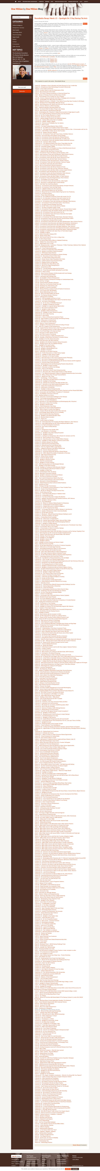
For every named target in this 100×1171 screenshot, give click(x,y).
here (59, 53)
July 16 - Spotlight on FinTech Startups (44, 462)
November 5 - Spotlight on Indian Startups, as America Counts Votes (52, 440)
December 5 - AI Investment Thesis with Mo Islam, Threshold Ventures (52, 199)
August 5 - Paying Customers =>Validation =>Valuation (48, 1114)
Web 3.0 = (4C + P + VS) (19, 59)
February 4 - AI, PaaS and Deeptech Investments (47, 424)
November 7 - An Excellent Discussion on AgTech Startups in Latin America (53, 509)
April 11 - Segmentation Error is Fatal (44, 243)
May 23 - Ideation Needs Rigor (42, 235)
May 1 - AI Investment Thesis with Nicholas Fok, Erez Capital (50, 171)
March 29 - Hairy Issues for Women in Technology (47, 620)
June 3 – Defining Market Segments (44, 1128)
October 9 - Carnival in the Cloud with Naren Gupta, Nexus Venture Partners (54, 866)
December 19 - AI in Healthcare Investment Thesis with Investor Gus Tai (53, 196)
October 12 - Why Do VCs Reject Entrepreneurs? (47, 265)
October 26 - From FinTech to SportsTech (45, 650)
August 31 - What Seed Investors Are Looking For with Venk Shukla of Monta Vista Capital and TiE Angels (61, 662)
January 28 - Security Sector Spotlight (44, 776)
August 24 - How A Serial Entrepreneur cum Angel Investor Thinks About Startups (55, 664)
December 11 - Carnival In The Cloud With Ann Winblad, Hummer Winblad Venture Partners (57, 853)
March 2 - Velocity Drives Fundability (44, 296)
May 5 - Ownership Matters (42, 1056)
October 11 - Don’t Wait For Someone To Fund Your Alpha (49, 969)
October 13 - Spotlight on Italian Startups (45, 309)
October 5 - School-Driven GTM (43, 267)
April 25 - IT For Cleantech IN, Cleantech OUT (46, 952)
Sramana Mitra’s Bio (73, 1)
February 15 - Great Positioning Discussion (45, 248)
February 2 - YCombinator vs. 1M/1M (44, 1018)
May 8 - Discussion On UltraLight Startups (45, 892)
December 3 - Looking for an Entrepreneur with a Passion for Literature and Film (55, 435)
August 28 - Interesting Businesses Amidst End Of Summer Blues (51, 875)
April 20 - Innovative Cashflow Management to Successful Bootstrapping (53, 687)
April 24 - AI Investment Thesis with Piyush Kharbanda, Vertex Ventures (52, 173)
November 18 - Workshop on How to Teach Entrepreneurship (50, 370)
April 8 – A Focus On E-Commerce (43, 1139)
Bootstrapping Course (31, 1157)
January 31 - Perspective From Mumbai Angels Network (49, 562)
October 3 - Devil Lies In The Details (44, 925)
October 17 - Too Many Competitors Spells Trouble (47, 207)
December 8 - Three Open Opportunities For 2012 (47, 1025)
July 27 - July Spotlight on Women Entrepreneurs (47, 277)
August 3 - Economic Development (43, 667)
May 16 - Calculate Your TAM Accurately (45, 947)
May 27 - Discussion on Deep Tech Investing (46, 403)
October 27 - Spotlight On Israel (43, 722)
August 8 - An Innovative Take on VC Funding (46, 526)
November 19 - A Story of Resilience (44, 786)
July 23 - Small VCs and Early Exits (43, 460)
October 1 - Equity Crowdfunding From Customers (47, 795)
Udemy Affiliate (75, 1159)
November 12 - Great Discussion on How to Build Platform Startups (51, 439)
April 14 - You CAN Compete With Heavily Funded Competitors (50, 761)
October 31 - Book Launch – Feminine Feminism (47, 920)
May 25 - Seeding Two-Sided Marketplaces (45, 679)
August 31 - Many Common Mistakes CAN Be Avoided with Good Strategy (53, 273)
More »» (61, 99)
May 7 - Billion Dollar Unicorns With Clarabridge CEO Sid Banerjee (51, 826)
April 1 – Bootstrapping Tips (42, 1140)
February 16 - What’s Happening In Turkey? (46, 1015)
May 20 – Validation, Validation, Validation (45, 1131)
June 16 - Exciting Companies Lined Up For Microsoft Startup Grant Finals (53, 1047)
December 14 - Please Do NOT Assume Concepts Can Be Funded (51, 642)
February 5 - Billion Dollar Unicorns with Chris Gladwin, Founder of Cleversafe (54, 844)
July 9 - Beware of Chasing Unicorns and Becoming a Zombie (50, 94)
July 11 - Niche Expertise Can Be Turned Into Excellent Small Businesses (53, 532)
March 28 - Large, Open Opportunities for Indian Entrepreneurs (50, 551)
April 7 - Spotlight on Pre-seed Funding (44, 345)
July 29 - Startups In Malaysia (42, 1115)
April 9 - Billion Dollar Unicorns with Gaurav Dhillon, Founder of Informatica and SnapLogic (57, 833)
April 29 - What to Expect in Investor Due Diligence (47, 409)
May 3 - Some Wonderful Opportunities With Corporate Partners (51, 1002)
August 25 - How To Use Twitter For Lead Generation (48, 1036)
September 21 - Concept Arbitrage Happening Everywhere (49, 268)
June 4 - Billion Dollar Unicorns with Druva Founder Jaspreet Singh (51, 820)
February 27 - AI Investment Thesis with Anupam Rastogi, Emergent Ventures (54, 185)
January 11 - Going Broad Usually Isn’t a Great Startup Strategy (51, 637)
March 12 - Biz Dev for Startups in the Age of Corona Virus (49, 490)
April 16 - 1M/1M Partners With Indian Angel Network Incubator (50, 1062)
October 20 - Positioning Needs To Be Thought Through (49, 723)
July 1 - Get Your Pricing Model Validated (45, 1122)
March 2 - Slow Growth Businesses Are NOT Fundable (48, 698)
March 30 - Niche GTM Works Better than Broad (47, 293)
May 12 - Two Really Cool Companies (44, 1054)
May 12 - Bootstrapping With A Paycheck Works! (47, 754)
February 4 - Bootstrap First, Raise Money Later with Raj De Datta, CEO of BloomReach (57, 775)
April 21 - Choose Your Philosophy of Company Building (48, 759)
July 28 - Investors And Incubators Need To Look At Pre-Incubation (51, 1040)
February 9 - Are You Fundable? (43, 1017)
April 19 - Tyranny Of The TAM (42, 1005)
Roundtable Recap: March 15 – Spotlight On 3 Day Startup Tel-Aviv (61, 18)
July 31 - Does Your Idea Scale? (43, 880)
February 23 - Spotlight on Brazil (43, 700)
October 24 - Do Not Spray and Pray (44, 512)
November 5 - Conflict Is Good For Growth (45, 789)
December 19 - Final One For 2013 (44, 914)
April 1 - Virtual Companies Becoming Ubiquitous (47, 414)
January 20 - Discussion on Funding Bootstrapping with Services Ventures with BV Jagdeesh (58, 360)
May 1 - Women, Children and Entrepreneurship (47, 894)
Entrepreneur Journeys (18, 27)
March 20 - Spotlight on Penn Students (44, 900)
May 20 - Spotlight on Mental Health (44, 404)
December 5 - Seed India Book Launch (44, 917)
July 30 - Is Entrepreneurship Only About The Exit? (47, 808)
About (19, 1)
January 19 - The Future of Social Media (45, 301)
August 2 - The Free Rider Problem (43, 978)
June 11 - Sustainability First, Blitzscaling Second (47, 99)
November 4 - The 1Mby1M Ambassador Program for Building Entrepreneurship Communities (58, 373)
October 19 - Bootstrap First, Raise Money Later (47, 263)
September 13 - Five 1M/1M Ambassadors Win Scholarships (50, 972)
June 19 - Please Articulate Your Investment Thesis (47, 886)
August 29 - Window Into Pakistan (43, 933)
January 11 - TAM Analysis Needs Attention (45, 252)
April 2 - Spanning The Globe (42, 834)
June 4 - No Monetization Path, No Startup (45, 471)
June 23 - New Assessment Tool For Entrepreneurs (47, 1045)
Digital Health (16, 37)
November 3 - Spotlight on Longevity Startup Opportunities (49, 306)
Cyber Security (16, 46)
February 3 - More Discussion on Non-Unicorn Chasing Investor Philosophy (53, 357)
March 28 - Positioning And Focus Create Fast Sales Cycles (50, 958)
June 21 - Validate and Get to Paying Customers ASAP (48, 604)
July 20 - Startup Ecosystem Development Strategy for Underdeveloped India (54, 279)
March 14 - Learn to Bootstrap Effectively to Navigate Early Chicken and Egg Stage (55, 623)
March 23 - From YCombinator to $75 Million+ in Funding (49, 693)
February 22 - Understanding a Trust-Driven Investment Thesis (50, 628)
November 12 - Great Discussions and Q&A (46, 787)
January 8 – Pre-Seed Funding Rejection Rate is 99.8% (48, 126)
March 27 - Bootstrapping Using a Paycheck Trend (47, 898)
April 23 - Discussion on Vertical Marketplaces (46, 481)
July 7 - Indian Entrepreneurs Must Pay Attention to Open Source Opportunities (54, 745)
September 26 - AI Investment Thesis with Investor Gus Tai (49, 212)
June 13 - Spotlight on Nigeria (42, 232)
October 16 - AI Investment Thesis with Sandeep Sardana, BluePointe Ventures (54, 140)
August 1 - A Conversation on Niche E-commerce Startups (49, 528)
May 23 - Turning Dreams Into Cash (44, 945)
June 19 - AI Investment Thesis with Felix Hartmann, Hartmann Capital (52, 162)
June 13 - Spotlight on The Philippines (44, 537)
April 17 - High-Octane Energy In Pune (44, 1061)
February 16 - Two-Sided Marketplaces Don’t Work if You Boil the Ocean (53, 299)
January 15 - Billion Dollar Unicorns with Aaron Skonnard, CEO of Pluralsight (54, 848)
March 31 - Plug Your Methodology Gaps (45, 346)
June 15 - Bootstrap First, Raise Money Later (46, 285)
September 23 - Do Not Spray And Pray (45, 1104)
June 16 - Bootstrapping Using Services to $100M (47, 750)
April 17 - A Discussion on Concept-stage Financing (47, 546)
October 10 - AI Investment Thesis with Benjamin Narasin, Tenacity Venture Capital (55, 209)
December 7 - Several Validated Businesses (46, 643)
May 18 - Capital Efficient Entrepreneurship (45, 681)
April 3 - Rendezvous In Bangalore (43, 1008)
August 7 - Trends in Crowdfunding (43, 593)
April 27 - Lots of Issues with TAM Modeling (45, 290)
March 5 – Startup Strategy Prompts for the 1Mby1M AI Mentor (50, 118)
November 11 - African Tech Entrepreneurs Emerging (48, 1094)
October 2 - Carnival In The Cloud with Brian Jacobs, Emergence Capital (53, 867)
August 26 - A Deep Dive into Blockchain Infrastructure (48, 385)
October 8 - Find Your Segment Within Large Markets (48, 446)
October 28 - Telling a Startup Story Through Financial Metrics (50, 374)
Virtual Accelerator (15, 1159)
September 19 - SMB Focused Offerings (45, 928)
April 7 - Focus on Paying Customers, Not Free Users (48, 762)
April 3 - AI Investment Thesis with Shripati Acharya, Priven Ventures (52, 177)
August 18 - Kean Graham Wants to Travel (45, 737)
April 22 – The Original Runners (43, 1136)
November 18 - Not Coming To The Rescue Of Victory (48, 1092)
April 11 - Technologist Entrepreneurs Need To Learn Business (50, 548)
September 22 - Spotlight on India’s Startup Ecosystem (48, 312)
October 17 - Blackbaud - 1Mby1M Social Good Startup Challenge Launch (53, 514)
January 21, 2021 (39, 428)
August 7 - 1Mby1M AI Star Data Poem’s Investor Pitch (48, 151)
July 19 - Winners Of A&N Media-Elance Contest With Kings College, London (54, 981)
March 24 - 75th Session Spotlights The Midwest (47, 1069)
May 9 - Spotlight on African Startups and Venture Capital (49, 542)
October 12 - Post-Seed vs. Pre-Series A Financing (47, 653)
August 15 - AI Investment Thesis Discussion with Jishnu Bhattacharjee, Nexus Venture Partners (58, 221)
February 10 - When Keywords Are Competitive (46, 1078)
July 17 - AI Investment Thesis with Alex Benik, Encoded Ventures (51, 155)
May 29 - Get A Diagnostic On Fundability (45, 889)
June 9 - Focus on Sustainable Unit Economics (46, 751)
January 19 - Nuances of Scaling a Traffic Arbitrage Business (50, 708)
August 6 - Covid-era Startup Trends (44, 457)
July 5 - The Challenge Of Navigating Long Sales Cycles (49, 984)
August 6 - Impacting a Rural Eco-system (45, 806)
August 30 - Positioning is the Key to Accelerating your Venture (50, 590)
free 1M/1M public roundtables (47, 56)
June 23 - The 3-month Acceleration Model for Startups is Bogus (51, 748)
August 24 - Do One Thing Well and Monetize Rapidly (48, 592)
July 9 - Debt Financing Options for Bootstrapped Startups (49, 464)
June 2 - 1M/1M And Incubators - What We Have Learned (49, 1050)
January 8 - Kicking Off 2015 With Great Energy (47, 850)
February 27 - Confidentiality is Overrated (45, 903)
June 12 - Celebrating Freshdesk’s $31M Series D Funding (49, 887)
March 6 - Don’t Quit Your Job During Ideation (46, 184)
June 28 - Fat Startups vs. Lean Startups (45, 603)
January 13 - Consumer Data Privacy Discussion (47, 362)
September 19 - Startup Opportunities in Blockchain (48, 586)
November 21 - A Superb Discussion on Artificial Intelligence (50, 506)
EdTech (14, 39)
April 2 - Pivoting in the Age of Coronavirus (45, 485)
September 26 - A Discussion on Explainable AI (46, 518)
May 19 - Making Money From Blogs (44, 1053)
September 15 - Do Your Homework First (45, 1031)
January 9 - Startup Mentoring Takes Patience (46, 912)
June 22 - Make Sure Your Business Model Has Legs (48, 284)
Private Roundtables (61, 1159)
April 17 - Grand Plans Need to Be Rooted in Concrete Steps (50, 174)
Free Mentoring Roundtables (30, 1)
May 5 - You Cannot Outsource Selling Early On (47, 756)
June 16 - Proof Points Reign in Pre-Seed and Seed (48, 331)
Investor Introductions (61, 1)
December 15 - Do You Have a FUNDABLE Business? (48, 302)
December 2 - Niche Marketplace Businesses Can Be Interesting (51, 1090)
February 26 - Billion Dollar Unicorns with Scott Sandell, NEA (50, 839)
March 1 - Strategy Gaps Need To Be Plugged (46, 1012)
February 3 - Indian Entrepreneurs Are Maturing (47, 1079)
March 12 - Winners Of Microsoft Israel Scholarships (48, 1011)
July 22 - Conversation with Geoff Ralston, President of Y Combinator (52, 392)
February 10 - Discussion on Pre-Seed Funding (47, 356)
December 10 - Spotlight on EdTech (44, 434)
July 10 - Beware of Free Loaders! (43, 883)
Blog (81, 1)
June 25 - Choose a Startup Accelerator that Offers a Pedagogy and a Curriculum (55, 98)
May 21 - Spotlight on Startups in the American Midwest (48, 475)
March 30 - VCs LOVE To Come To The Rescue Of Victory (49, 692)
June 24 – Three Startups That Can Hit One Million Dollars (49, 1123)
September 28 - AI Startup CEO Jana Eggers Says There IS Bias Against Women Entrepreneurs (58, 656)
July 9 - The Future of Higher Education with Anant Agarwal (49, 812)
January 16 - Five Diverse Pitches (43, 193)
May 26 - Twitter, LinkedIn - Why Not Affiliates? (46, 1051)
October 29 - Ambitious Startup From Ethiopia (46, 442)
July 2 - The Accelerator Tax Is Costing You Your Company (49, 96)
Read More (75, 1168)
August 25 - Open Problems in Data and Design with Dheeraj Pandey (52, 318)
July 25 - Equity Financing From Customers (46, 936)
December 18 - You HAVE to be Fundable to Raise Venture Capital (51, 127)
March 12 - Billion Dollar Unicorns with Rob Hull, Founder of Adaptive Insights (54, 836)
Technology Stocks (17, 32)
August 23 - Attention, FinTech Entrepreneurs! (46, 977)
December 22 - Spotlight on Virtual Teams (45, 712)
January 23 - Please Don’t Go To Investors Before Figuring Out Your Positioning (54, 191)
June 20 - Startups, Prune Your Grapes (44, 536)
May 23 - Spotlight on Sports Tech (43, 539)
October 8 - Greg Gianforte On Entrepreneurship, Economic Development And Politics (56, 794)
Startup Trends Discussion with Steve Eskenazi (46, 340)
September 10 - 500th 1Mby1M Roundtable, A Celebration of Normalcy (52, 453)
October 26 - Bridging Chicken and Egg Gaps (46, 262)
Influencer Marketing (61, 1163)
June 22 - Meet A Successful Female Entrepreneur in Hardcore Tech (52, 673)
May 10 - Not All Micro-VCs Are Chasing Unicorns (47, 611)
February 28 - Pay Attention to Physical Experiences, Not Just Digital (52, 557)
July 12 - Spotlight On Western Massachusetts (46, 983)
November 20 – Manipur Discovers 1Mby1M (46, 132)
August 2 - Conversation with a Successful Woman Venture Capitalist (52, 595)
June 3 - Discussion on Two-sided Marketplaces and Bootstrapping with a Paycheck (55, 401)
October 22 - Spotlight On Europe (43, 792)
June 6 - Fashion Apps (40, 942)
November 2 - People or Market (43, 648)
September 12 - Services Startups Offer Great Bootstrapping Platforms (52, 521)
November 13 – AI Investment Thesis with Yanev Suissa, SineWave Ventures (54, 134)
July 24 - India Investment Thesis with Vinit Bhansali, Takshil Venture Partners (54, 154)
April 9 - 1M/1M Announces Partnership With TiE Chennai (49, 1064)
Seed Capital (16, 30)
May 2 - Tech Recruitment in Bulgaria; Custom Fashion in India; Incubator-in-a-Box (55, 950)
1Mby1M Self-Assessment (32, 1163)
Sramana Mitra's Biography (17, 1161)
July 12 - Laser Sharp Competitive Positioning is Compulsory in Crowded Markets (55, 600)
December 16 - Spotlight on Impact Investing (46, 365)
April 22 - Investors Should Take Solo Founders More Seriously (50, 410)
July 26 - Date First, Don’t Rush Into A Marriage (46, 980)
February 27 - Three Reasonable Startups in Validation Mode (50, 493)
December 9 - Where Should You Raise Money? (47, 1089)
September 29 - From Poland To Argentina (45, 1028)
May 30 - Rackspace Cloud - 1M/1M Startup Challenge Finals (50, 944)
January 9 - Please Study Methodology (44, 195)
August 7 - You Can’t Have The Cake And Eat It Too (47, 878)
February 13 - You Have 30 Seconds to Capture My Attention (50, 496)
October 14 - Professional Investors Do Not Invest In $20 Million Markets (53, 1100)
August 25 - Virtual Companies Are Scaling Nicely (47, 736)
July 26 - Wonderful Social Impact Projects (45, 597)
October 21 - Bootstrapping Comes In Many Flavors (48, 1098)
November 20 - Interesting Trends (43, 856)
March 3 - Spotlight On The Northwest (44, 1073)
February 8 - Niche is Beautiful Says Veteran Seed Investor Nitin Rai (52, 631)
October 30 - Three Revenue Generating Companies (48, 861)
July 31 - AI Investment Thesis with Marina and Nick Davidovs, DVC (51, 152)
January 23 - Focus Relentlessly (43, 501)
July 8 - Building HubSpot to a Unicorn (44, 395)
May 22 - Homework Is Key (42, 891)
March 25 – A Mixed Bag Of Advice (43, 1142)
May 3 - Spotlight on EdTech (42, 612)
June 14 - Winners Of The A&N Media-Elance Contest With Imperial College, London (56, 991)
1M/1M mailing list (52, 70)
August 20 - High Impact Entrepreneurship (45, 454)
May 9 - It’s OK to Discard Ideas (43, 238)
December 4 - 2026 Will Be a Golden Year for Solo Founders (50, 130)
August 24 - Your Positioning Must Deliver (45, 274)
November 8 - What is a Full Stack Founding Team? (48, 575)
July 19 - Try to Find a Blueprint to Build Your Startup (48, 598)
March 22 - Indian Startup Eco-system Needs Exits (47, 622)
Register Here (53, 59)
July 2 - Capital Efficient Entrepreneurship (45, 814)
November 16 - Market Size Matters (44, 645)
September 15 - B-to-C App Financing (44, 313)
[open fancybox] (22, 72)
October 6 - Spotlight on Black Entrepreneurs (46, 310)
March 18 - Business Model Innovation (44, 417)
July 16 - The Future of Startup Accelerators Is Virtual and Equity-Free (52, 93)
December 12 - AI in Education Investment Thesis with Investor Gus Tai (52, 198)
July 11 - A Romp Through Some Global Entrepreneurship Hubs (50, 939)
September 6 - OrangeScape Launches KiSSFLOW (47, 973)
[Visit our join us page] (16, 1156)
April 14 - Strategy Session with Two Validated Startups (48, 343)
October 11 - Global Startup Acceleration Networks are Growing (50, 581)
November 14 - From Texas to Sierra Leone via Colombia (49, 573)
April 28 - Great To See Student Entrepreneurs (46, 758)
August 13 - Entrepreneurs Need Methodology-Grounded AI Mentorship (52, 87)
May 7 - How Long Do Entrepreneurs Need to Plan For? (49, 478)
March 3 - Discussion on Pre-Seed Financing (46, 351)
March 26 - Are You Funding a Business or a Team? (48, 115)
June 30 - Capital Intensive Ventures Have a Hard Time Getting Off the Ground (54, 328)
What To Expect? (45, 1157)
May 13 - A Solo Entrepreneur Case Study (45, 406)
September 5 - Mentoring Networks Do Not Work (47, 931)
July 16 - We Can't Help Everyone (43, 811)
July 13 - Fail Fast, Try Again (42, 281)
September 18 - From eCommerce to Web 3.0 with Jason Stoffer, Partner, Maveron (55, 870)
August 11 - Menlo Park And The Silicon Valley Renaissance (50, 1037)
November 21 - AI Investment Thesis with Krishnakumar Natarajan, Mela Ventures (55, 201)
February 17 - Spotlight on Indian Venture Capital (47, 354)
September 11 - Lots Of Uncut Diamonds (45, 872)
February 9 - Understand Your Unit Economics (46, 703)
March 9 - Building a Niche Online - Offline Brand (47, 697)
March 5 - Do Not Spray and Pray (43, 492)
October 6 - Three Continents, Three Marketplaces (47, 725)
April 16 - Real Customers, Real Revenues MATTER (48, 110)
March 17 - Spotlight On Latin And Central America (47, 1070)
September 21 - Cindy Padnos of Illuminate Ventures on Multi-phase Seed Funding (55, 657)
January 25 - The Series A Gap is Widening (45, 634)
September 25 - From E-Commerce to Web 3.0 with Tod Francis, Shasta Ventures (55, 869)
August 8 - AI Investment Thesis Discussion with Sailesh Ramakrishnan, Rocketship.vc (56, 223)
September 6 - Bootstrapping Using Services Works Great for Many (51, 589)
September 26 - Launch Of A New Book (45, 926)
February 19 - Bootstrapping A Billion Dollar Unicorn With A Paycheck (52, 840)
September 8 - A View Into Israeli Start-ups (45, 1033)
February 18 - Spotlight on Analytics (44, 772)
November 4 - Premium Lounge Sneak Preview (46, 1095)
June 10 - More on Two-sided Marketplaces (46, 399)
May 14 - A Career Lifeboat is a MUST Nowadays (47, 105)
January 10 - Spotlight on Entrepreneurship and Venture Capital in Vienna (53, 567)
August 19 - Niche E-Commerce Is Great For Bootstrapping (49, 1112)
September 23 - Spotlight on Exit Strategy (45, 381)
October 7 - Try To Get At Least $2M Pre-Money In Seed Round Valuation (53, 1101)
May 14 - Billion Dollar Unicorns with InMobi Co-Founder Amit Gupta (52, 825)
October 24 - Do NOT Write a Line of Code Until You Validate (50, 206)
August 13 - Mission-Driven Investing (44, 456)
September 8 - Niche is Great (42, 271)
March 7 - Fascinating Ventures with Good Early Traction (49, 556)
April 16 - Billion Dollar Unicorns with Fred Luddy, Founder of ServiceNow (53, 831)
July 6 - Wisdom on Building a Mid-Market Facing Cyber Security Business (53, 670)
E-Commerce (16, 44)
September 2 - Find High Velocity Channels (45, 1109)
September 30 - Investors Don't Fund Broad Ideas (47, 1103)
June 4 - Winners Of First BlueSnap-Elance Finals (47, 994)
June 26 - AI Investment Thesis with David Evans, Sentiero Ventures (52, 160)
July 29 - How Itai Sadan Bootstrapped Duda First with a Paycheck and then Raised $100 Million (59, 390)
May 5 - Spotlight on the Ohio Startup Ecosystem (47, 338)
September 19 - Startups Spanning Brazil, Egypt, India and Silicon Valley (53, 520)
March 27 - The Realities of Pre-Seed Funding (46, 179)
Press (12, 1163)
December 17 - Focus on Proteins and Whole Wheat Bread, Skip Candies (53, 783)
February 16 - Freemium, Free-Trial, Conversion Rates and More (51, 701)
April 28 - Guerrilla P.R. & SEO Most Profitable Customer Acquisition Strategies (54, 1058)
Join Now (44, 1165)
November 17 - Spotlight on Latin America (45, 717)
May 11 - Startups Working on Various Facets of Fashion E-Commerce (52, 288)
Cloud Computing (17, 34)
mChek (47, 48)
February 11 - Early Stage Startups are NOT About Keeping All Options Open (54, 423)
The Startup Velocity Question (21, 55)
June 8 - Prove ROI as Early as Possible (45, 676)
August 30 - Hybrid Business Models (44, 975)
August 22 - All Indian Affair (41, 934)
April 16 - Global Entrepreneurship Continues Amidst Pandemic (50, 482)
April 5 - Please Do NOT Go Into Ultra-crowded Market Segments (51, 618)
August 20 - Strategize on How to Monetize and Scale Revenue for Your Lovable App (56, 85)
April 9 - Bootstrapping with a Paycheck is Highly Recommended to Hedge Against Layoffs (57, 112)
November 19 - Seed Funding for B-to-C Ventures (47, 437)
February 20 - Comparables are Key (44, 495)
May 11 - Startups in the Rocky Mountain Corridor (47, 683)
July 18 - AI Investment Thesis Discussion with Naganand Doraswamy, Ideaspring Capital (57, 227)
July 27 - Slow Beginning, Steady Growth (45, 668)
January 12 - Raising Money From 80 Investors (46, 709)
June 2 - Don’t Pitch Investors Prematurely (45, 334)
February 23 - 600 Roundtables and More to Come (47, 298)
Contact (86, 1)
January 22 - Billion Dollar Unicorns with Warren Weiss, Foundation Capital (53, 847)
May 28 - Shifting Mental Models (43, 822)
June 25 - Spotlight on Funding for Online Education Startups (50, 467)
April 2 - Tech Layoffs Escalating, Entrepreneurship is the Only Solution (52, 113)
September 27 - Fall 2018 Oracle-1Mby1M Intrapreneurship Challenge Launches (55, 584)
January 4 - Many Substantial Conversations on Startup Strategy (51, 254)
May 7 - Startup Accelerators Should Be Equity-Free (48, 107)
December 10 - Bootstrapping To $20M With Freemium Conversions (52, 784)
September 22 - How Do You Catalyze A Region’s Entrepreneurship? (52, 1029)
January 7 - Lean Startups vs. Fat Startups (45, 431)
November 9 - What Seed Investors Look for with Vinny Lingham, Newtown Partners (56, 647)
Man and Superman (18, 57)
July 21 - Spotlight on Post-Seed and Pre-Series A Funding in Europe (52, 324)
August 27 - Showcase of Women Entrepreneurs (47, 803)
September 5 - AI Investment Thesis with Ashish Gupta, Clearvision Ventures (54, 216)
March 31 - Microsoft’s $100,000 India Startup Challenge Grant (50, 1067)
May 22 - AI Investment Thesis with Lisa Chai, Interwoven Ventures (51, 168)
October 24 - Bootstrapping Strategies (44, 922)
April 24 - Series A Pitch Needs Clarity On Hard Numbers (49, 897)
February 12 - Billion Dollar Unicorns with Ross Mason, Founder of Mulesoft (53, 842)
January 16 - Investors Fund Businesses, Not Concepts (48, 911)
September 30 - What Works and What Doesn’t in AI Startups (50, 379)
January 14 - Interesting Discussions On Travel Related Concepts (51, 779)
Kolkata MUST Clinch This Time (43, 964)
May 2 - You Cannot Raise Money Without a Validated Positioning (51, 240)
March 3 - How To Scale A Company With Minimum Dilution (49, 769)
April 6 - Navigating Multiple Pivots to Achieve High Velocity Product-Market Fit (54, 690)
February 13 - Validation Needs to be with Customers (48, 188)
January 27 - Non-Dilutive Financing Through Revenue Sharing (50, 1081)
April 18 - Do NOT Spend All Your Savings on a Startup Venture (50, 615)
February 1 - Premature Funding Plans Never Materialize (49, 249)
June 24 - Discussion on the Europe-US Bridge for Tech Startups (51, 396)
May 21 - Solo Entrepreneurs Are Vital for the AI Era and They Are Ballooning (54, 104)
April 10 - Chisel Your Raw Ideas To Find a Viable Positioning (50, 895)
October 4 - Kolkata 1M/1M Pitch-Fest (44, 970)
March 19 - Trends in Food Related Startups (46, 489)
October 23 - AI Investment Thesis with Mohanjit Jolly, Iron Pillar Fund (52, 138)
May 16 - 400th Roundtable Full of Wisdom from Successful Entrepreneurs (53, 609)
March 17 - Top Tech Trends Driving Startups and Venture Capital (51, 765)
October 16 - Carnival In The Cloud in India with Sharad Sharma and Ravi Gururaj (55, 864)
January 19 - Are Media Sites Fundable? (45, 1022)
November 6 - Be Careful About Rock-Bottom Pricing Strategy (50, 135)
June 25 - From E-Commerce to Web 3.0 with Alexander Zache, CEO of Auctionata (55, 815)
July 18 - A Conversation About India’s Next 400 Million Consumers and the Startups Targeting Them (60, 531)
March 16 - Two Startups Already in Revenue (46, 295)
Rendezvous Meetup (31, 1161)
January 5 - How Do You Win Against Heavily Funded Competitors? (51, 711)
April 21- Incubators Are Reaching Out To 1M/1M (47, 1059)
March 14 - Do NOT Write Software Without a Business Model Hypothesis (53, 554)
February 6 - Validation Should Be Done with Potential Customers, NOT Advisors (55, 498)
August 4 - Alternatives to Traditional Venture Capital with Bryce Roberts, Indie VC (55, 739)
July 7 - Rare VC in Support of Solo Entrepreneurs (47, 326)
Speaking (17, 1163)
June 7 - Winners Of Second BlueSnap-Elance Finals (48, 992)
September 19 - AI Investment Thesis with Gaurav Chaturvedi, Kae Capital (53, 213)
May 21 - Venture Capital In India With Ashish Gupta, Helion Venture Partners (54, 823)
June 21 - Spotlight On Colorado (43, 986)
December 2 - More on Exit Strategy (44, 368)
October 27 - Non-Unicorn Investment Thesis (46, 307)
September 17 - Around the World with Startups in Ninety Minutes (51, 451)
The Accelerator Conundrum (20, 53)
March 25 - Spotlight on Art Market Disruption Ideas (47, 415)
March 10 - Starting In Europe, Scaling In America (47, 767)
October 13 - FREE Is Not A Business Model (46, 1026)
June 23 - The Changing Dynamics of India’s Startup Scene (49, 329)
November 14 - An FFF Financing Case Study (46, 507)
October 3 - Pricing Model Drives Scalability (45, 517)
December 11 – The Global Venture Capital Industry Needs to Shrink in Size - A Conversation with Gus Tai (61, 129)
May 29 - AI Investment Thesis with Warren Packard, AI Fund (50, 166)
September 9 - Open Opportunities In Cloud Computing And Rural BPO (52, 1108)
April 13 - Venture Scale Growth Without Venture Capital (49, 689)
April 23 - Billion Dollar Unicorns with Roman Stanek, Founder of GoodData (53, 830)
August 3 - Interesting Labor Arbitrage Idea (45, 276)
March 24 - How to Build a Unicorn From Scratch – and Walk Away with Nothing (54, 764)
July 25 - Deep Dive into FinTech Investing (45, 529)
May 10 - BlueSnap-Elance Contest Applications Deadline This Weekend (53, 1000)
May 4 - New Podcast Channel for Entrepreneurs (47, 684)
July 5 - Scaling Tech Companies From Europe (46, 601)
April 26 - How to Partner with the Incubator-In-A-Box (48, 614)
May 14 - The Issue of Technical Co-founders (46, 476)
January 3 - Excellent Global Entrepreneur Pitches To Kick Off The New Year (54, 568)
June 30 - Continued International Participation (46, 1043)
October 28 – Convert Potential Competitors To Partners (49, 1097)
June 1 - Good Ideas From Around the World (46, 678)
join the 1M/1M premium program (76, 64)
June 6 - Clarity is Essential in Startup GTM (45, 234)
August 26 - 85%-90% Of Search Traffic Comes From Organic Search (52, 1111)
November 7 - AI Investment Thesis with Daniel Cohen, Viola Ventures (52, 202)
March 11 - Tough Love (41, 418)
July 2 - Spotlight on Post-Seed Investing (45, 465)
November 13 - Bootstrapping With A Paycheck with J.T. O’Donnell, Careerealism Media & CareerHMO (60, 858)
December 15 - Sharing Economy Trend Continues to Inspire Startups (52, 714)
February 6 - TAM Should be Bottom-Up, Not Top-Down (48, 190)
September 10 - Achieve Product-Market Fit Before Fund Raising (51, 800)
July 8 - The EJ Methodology (42, 1120)
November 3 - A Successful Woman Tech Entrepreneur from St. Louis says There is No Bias (57, 720)
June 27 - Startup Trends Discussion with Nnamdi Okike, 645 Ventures (52, 534)
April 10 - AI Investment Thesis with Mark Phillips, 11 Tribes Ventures (52, 176)
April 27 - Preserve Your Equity (42, 686)
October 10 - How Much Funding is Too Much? (46, 515)
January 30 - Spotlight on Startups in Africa (45, 500)
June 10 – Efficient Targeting (42, 1126)
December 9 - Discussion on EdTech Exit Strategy (47, 367)
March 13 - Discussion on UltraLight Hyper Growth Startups (49, 182)
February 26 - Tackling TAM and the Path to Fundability (48, 120)
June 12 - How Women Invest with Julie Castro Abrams (48, 163)
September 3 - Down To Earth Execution (45, 801)
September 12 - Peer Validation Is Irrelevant (46, 930)
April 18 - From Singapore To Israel (43, 953)
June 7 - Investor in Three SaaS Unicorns (45, 607)
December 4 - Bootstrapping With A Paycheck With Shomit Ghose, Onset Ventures (55, 855)
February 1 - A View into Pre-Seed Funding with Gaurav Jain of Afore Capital (54, 632)
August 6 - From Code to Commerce (44, 88)
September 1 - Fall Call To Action (43, 1034)
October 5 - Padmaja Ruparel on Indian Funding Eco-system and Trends (53, 654)
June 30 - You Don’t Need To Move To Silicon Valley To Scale (50, 747)
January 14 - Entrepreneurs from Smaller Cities (47, 429)
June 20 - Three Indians (41, 941)
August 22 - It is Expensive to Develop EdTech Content (48, 220)
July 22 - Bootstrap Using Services (43, 1117)
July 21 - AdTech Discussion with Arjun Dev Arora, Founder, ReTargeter (52, 742)
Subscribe (22, 91)
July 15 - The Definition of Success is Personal (46, 393)
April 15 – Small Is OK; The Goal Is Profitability (46, 1137)
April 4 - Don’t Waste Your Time (42, 956)
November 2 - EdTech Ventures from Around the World (48, 260)
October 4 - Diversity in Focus (42, 582)
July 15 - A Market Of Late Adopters (44, 1119)
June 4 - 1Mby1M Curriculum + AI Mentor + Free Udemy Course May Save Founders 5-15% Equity (59, 101)
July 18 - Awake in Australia (42, 937)
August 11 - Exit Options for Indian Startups (45, 321)
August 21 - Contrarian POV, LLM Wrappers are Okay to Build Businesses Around (55, 148)
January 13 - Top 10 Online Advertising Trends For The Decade (50, 1084)
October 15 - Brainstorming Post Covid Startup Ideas (48, 445)
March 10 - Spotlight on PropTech (43, 349)
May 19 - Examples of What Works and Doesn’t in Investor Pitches (51, 337)
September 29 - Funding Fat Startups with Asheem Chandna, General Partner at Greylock (57, 726)
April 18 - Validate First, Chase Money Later (46, 241)
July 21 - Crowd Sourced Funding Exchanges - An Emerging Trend (51, 1042)
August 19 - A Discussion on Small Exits (45, 387)
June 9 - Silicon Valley (40, 1048)
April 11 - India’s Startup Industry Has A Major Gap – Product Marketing (52, 955)
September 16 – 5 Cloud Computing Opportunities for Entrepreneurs (52, 1106)
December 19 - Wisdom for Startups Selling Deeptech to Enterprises (52, 503)
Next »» (85, 23)
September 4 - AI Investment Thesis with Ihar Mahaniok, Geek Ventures (53, 145)
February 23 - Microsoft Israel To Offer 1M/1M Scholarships (50, 1014)
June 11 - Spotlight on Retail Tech (43, 470)
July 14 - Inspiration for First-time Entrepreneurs (47, 744)
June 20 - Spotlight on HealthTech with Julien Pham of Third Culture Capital (53, 231)
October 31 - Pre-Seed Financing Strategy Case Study (48, 204)
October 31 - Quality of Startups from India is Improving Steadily (51, 510)
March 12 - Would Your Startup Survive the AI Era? (47, 116)
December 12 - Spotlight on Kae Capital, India (46, 916)
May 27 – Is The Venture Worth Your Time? (46, 1129)
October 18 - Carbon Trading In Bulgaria (45, 967)
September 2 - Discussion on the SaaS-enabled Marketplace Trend (51, 384)
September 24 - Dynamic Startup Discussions (46, 449)
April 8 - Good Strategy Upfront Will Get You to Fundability (49, 412)
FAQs (54, 66)
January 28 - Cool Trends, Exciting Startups (46, 426)
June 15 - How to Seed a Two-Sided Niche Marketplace (48, 675)
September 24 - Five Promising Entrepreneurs (46, 797)
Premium (47, 1)
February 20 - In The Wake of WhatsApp (45, 905)
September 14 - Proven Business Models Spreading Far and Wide (51, 270)
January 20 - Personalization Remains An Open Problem (49, 1083)
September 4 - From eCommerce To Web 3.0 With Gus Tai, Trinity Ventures (53, 873)
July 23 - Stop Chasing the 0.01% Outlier (45, 91)
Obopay (40, 48)
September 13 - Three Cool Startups (44, 587)
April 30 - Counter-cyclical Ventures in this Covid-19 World (49, 479)
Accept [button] (68, 1168)
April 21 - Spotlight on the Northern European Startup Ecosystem (51, 342)
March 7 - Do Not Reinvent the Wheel (44, 246)
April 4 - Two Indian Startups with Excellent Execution (48, 550)
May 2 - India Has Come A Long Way (44, 543)
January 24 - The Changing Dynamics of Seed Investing (49, 564)
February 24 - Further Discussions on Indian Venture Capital (50, 353)
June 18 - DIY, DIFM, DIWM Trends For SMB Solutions (48, 817)
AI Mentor (41, 1)
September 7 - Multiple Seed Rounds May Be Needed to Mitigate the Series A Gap (55, 661)
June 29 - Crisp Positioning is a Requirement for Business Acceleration (52, 672)
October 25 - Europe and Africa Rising (44, 578)
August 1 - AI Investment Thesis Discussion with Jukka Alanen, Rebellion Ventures (55, 224)
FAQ (43, 1161)
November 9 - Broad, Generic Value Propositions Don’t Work (50, 259)
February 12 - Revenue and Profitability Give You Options (49, 123)
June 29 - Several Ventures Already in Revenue (47, 282)
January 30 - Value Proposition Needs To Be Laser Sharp (49, 908)
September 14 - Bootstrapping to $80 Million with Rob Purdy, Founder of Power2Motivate (57, 659)
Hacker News (76, 1145)
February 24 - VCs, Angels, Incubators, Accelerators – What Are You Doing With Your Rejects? (58, 1075)
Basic (52, 1)
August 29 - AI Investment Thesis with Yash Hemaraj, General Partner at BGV (54, 218)
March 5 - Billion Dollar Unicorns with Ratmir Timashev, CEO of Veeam (52, 837)
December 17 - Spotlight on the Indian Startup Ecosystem (49, 432)
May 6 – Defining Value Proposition (43, 1133)
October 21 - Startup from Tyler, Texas (44, 376)
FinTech (15, 41)
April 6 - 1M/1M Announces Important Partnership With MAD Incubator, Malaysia (55, 1065)
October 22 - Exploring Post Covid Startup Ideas (47, 443)
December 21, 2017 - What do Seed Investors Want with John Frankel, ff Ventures (55, 640)
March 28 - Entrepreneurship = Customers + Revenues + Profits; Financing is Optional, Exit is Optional (60, 245)
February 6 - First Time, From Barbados (45, 906)
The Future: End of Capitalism (21, 61)
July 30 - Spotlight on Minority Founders (45, 459)
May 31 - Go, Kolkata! (40, 995)
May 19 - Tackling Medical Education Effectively (47, 753)
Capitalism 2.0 (16, 63)
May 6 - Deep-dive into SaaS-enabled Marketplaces (48, 407)
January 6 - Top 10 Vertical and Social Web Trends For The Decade (52, 1086)
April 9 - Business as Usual (41, 484)
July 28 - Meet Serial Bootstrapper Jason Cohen (47, 740)
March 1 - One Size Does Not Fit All (44, 626)
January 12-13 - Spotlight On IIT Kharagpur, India (47, 1023)
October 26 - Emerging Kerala (42, 966)
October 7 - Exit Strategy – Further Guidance (46, 378)
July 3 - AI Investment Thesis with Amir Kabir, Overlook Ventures (51, 159)
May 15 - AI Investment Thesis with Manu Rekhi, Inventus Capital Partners (53, 170)
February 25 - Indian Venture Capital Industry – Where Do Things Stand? (53, 770)
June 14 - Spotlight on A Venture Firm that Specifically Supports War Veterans (54, 606)
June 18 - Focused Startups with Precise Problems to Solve (49, 468)
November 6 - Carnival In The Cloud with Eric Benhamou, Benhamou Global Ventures (56, 859)
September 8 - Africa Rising (42, 315)
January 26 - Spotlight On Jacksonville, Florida (46, 1020)
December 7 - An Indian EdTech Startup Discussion (47, 257)
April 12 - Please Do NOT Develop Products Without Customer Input (52, 617)
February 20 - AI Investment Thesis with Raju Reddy (48, 187)
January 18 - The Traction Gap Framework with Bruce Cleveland (51, 636)
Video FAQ (44, 1163)
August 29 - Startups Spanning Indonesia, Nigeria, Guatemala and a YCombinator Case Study (58, 525)
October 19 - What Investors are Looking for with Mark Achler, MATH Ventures (54, 651)
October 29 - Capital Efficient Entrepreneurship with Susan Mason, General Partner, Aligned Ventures (60, 790)
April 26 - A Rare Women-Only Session (44, 1003)
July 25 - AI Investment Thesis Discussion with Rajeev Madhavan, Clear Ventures (55, 226)
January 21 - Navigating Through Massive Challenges (48, 778)
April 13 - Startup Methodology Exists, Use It (46, 292)
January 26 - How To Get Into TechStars (45, 706)
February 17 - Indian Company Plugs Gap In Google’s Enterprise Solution (53, 1076)
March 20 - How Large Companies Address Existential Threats (50, 553)
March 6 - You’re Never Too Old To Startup (45, 901)
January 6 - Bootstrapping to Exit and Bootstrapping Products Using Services (54, 363)
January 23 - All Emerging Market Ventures (45, 909)
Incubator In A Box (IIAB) (77, 1157)
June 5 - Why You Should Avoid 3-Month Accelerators (48, 165)
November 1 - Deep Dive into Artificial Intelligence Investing (49, 576)
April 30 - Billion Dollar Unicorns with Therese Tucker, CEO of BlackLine (52, 828)
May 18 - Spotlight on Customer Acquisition (45, 287)
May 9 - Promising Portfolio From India (44, 948)
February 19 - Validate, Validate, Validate (45, 121)
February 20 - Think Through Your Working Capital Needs (49, 559)
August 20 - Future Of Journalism (43, 805)
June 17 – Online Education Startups (44, 1125)
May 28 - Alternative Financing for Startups (45, 473)
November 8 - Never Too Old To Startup (45, 962)
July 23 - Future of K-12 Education (43, 809)
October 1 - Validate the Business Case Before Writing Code (50, 448)
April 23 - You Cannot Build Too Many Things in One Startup (50, 109)
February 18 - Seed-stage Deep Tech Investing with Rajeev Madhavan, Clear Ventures (56, 421)
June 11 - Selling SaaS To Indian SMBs (44, 819)
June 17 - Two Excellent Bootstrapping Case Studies (48, 398)
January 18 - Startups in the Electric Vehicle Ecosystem (48, 251)
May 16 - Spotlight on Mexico (42, 540)
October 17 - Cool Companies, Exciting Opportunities (48, 579)
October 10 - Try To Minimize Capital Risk (45, 923)
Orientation (44, 1159)
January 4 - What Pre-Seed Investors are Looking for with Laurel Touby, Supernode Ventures (58, 639)
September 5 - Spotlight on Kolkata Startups (46, 523)
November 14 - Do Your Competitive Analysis (46, 919)
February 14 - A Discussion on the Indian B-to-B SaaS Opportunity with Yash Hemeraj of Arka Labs (59, 561)
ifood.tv (46, 32)
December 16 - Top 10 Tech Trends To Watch (46, 1087)
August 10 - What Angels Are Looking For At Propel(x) (48, 665)
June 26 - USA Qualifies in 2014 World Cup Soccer (47, 884)
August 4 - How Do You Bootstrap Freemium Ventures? (48, 1039)
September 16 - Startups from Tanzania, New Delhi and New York (51, 382)
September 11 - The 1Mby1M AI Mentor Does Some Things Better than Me (53, 143)
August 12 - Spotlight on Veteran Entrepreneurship (47, 388)
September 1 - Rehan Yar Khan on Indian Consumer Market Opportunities (53, 734)
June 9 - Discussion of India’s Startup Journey (46, 332)
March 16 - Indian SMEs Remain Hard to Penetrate (47, 695)
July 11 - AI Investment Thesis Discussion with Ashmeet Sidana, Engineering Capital (55, 229)
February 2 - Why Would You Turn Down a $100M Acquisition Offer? (52, 704)
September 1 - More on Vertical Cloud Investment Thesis (49, 317)
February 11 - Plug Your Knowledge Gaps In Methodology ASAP (51, 773)
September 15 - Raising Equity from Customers (47, 731)
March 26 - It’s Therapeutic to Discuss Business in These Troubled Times (53, 487)
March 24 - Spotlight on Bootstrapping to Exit (46, 348)
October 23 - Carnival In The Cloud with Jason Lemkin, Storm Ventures (52, 862)
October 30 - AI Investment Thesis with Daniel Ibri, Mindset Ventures (52, 137)
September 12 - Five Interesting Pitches (45, 215)
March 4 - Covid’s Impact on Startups (44, 420)
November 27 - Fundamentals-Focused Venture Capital (49, 504)
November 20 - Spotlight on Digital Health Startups (47, 571)
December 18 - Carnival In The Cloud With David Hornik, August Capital (53, 851)
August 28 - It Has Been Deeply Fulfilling (45, 146)
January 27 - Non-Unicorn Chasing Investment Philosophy (49, 359)
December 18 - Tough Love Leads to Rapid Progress (48, 570)
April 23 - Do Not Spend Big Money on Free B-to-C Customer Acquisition (53, 545)
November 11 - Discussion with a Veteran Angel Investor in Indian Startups (53, 371)
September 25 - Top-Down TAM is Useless (45, 141)
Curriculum (59, 1157)
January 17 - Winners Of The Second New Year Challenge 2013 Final (52, 959)
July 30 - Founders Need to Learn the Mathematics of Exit (49, 90)
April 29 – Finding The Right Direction (44, 1134)
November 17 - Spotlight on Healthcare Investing (47, 304)
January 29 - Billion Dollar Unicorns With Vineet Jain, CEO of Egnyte (52, 845)
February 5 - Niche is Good (42, 124)
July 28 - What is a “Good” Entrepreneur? (45, 323)
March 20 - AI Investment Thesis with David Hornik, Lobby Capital (51, 180)
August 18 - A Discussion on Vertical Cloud (45, 320)
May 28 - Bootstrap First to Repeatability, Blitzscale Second (49, 102)
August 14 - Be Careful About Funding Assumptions (47, 876)
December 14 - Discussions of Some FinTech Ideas (47, 256)
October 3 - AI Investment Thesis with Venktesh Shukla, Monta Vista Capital (53, 210)
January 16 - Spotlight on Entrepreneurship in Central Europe (50, 565)
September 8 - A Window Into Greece (44, 733)
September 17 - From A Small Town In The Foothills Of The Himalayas (52, 798)
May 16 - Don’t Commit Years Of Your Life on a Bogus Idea (49, 237)
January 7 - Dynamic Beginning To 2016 (45, 781)
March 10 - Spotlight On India (42, 1072)
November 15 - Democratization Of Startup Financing (48, 961)
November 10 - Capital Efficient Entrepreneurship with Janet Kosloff (51, 718)
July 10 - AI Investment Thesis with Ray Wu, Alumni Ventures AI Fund (52, 157)
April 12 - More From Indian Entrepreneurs (45, 1006)
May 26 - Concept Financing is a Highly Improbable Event (49, 335)
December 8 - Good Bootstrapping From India (46, 715)
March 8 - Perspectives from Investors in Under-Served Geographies (52, 625)
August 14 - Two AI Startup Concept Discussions (47, 149)
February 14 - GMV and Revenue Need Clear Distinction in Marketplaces (53, 629)
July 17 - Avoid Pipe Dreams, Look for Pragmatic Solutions (49, 881)
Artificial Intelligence (17, 25)
